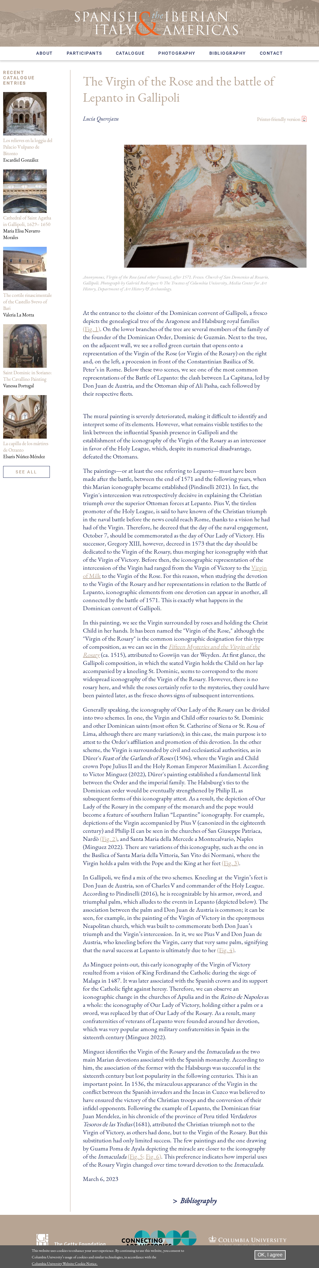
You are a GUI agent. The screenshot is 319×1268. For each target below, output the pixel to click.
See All (26, 471)
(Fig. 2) (108, 839)
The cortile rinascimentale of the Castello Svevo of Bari (27, 301)
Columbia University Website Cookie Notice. (65, 1263)
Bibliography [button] (198, 1200)
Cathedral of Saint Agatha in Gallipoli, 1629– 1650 (27, 221)
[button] (195, 266)
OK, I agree (270, 1254)
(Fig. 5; (136, 1156)
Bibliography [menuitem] (227, 53)
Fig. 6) (153, 1156)
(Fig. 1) (91, 329)
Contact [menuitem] (271, 53)
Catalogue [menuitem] (130, 53)
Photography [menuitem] (177, 53)
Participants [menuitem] (84, 53)
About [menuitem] (44, 53)
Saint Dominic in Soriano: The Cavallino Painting (27, 375)
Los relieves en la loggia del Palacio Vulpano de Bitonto (27, 147)
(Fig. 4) (225, 950)
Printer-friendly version (278, 119)
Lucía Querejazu (101, 118)
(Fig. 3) (230, 863)
